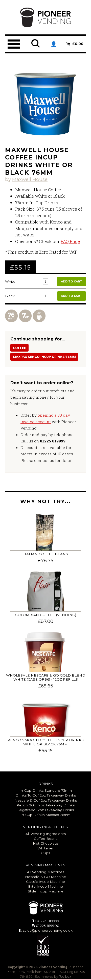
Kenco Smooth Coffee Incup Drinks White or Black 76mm (46, 742)
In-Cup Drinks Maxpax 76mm (45, 815)
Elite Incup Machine (45, 886)
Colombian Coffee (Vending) (45, 615)
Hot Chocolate (45, 843)
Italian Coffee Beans (45, 554)
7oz (25, 318)
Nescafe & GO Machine (45, 877)
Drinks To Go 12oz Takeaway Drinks (45, 795)
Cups (45, 853)
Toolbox (65, 976)
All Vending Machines (45, 872)
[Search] (36, 47)
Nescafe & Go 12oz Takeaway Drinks (45, 800)
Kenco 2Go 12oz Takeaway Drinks (46, 805)
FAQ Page (70, 241)
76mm (11, 318)
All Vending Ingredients (46, 834)
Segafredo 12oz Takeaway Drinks (45, 810)
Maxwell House (30, 179)
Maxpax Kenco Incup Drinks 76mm (44, 357)
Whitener (45, 848)
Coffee (39, 318)
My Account (53, 44)
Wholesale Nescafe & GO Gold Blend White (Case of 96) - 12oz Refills (45, 677)
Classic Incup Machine (45, 882)
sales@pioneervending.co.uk (48, 930)
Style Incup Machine (45, 891)
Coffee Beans (45, 839)
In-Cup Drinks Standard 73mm (45, 790)
